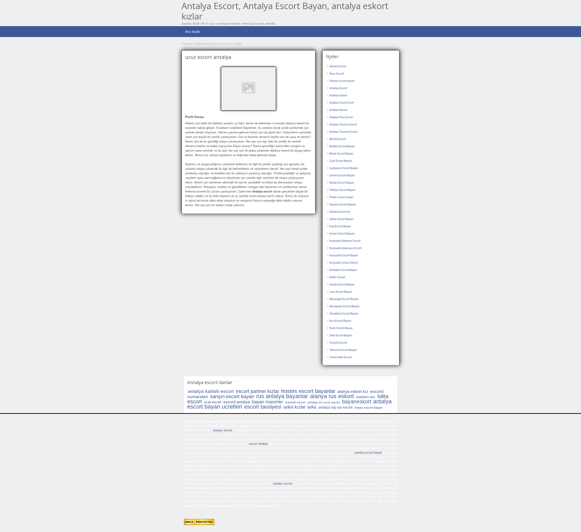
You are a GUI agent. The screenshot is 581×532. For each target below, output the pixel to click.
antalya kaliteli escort (211, 391)
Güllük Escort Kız (339, 211)
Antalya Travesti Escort (343, 131)
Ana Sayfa (192, 31)
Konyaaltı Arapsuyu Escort (345, 248)
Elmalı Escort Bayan (341, 182)
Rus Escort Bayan (340, 320)
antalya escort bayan (368, 452)
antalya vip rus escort (335, 407)
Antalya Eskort (338, 95)
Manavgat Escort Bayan (344, 299)
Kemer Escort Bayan (342, 233)
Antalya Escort (338, 88)
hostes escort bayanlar (308, 391)
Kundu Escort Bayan (342, 284)
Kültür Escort (337, 277)
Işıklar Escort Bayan (341, 219)
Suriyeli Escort (338, 342)
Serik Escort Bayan (341, 328)
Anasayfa (188, 43)
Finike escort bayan (341, 197)
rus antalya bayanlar (282, 396)
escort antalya (258, 443)
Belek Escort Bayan (341, 153)
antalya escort (222, 430)
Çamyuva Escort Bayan (343, 168)
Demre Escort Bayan (342, 175)
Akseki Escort (337, 66)
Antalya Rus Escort (341, 117)
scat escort (212, 402)
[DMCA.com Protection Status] (199, 524)
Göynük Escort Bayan (342, 204)
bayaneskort (356, 402)
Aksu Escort (336, 73)
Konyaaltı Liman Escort (343, 262)
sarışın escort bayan (232, 396)
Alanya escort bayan (342, 80)
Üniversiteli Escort (340, 357)
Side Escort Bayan (340, 335)
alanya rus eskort (332, 396)
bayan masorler (267, 401)
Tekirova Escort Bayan (343, 350)
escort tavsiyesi (262, 407)
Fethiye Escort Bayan (342, 190)
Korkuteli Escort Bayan (343, 270)
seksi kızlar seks (299, 407)
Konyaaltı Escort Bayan (343, 255)
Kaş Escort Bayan (340, 226)
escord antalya (236, 402)
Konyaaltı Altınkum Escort (344, 240)
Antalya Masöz (338, 110)
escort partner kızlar (257, 391)
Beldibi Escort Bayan (342, 146)
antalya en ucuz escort (324, 402)
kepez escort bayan (369, 407)
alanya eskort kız (352, 391)
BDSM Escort (337, 139)
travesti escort (295, 402)
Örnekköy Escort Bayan (343, 313)
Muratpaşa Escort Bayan (344, 306)
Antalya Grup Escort (341, 102)
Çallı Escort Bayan (340, 160)
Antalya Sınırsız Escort (343, 124)
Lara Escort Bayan (340, 291)
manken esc (365, 397)
